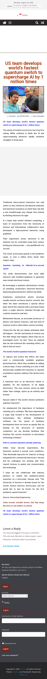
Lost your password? (10, 655)
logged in (18, 533)
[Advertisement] (23, 39)
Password (5, 630)
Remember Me (10, 643)
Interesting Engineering (20, 497)
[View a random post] (42, 22)
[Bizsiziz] (4, 22)
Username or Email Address (12, 616)
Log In (5, 649)
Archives (5, 593)
